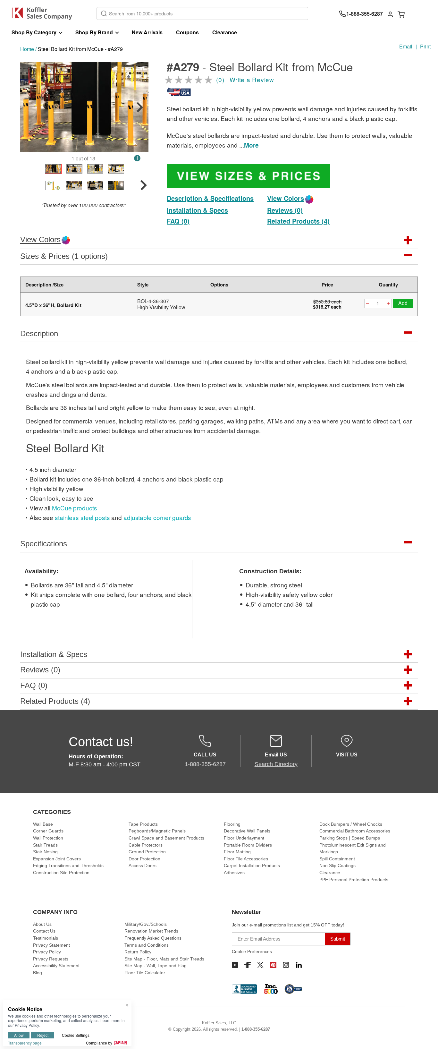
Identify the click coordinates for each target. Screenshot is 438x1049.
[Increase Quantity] (388, 304)
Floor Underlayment (244, 837)
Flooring (232, 824)
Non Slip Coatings (337, 865)
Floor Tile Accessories (246, 858)
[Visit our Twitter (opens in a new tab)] (260, 965)
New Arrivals (147, 32)
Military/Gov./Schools (145, 924)
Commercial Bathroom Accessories (354, 830)
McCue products (74, 507)
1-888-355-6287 (255, 1029)
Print (425, 46)
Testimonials (45, 938)
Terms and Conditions (146, 945)
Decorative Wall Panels (247, 830)
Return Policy (137, 951)
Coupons (187, 32)
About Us (42, 924)
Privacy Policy (47, 951)
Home (27, 49)
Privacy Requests (50, 958)
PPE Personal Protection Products (353, 879)
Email (405, 46)
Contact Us (44, 931)
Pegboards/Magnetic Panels (157, 830)
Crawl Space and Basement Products (166, 837)
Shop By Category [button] (34, 32)
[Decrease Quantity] (367, 304)
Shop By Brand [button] (94, 32)
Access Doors (142, 865)
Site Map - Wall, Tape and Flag (155, 965)
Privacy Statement (51, 945)
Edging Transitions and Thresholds (68, 865)
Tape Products (143, 824)
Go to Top (425, 1036)
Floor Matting (237, 851)
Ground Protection (147, 851)
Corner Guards (48, 830)
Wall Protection (48, 837)
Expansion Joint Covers (57, 858)
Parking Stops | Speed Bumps (349, 837)
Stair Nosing (45, 851)
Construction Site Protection (61, 872)
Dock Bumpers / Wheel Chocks (350, 824)
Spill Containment (337, 858)
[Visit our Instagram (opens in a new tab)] (286, 965)
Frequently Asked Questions (152, 938)
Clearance (224, 32)
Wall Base (43, 824)
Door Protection (144, 858)
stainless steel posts (82, 517)
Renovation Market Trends (151, 931)
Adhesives (234, 872)
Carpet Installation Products (252, 865)
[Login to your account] (390, 13)
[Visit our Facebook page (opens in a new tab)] (247, 965)
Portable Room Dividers (248, 845)
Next (140, 107)
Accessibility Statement (56, 965)
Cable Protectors (146, 845)
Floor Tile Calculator (144, 972)
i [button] (137, 158)
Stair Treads (45, 845)
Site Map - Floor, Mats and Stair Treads (164, 958)
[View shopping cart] (401, 14)
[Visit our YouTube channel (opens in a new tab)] (235, 965)
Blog (37, 972)
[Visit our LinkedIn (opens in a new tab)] (299, 965)
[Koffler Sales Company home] (44, 13)
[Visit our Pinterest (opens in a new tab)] (273, 965)
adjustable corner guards (157, 517)
